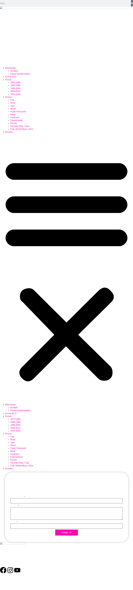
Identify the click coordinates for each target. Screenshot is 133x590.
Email (13, 522)
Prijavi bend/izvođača (20, 74)
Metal (12, 114)
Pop (12, 100)
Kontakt (13, 71)
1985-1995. (15, 85)
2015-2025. (15, 94)
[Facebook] (3, 570)
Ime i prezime (17, 497)
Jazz (12, 106)
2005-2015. (15, 91)
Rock (12, 103)
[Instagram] (10, 570)
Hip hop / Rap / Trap (19, 126)
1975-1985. (15, 82)
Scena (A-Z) (10, 77)
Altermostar (10, 68)
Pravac (8, 97)
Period (8, 80)
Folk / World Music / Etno (21, 129)
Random (9, 132)
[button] (66, 268)
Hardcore (14, 117)
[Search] (132, 3)
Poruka (14, 506)
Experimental (16, 120)
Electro (13, 123)
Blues (13, 109)
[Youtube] (17, 570)
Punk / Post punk (18, 112)
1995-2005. (15, 88)
